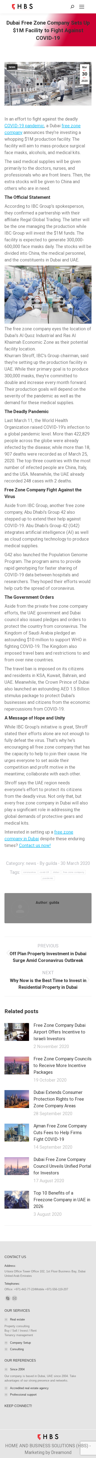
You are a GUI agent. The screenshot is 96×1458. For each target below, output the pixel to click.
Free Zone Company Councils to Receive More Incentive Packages (62, 1065)
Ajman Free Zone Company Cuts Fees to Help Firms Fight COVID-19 (60, 1132)
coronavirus (29, 872)
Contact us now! (35, 845)
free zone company (73, 872)
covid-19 (44, 872)
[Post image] (16, 1032)
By (48, 863)
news (12, 67)
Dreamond (61, 1452)
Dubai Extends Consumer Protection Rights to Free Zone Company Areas (58, 1099)
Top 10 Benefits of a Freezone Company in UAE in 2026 (61, 1199)
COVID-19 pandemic (24, 125)
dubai (56, 872)
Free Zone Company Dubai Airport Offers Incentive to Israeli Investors (59, 1032)
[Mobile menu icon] (82, 7)
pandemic (48, 878)
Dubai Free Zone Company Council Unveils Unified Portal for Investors (62, 1166)
